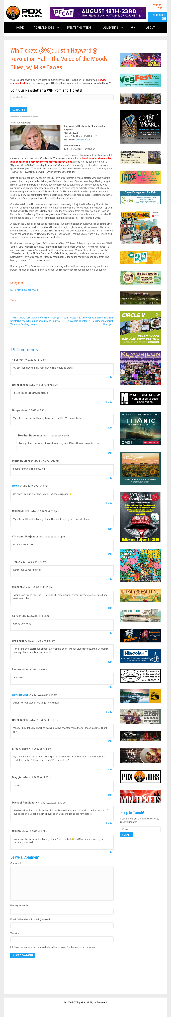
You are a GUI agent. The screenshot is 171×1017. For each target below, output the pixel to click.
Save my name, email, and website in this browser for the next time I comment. (55, 947)
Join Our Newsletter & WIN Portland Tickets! (46, 90)
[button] (57, 27)
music (35, 290)
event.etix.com (83, 139)
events (27, 290)
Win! (133, 27)
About (150, 27)
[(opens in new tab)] (98, 12)
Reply (109, 377)
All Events (110, 27)
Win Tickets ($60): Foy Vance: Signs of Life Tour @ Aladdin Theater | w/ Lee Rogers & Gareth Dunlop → (89, 321)
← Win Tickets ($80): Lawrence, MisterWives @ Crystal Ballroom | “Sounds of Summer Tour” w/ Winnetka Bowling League (35, 321)
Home (20, 27)
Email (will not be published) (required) (30, 919)
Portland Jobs (44, 27)
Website (14, 933)
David (15, 486)
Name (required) (19, 905)
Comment (15, 863)
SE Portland (16, 290)
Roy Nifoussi (20, 694)
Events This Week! (79, 27)
